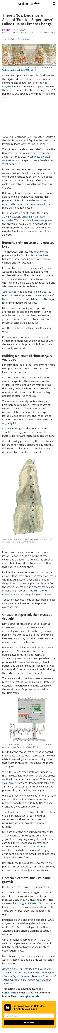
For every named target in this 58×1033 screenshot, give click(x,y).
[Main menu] (4, 4)
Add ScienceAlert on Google (20, 39)
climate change (38, 220)
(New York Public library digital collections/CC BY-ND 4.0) (28, 68)
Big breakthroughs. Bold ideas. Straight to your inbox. (29, 1007)
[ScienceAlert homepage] (29, 4)
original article (30, 996)
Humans (6, 29)
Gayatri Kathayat (21, 976)
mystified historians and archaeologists (24, 204)
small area (8, 782)
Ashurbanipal (9, 291)
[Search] (54, 4)
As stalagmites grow (13, 428)
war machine (41, 255)
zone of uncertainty (34, 846)
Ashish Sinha (9, 968)
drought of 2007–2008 (29, 903)
